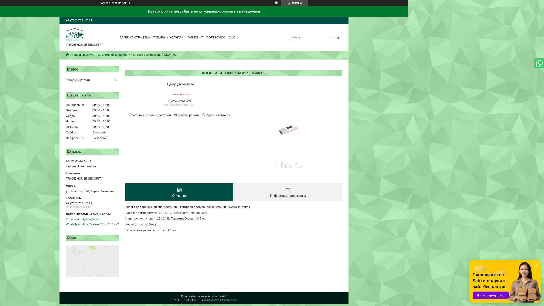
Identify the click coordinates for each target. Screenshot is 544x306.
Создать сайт (109, 2)
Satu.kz (222, 296)
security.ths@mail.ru (88, 219)
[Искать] (337, 37)
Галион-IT (195, 37)
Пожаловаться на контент (221, 300)
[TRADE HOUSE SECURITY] (75, 34)
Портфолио (215, 37)
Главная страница (135, 37)
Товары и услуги (167, 37)
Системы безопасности (114, 54)
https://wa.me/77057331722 (100, 224)
